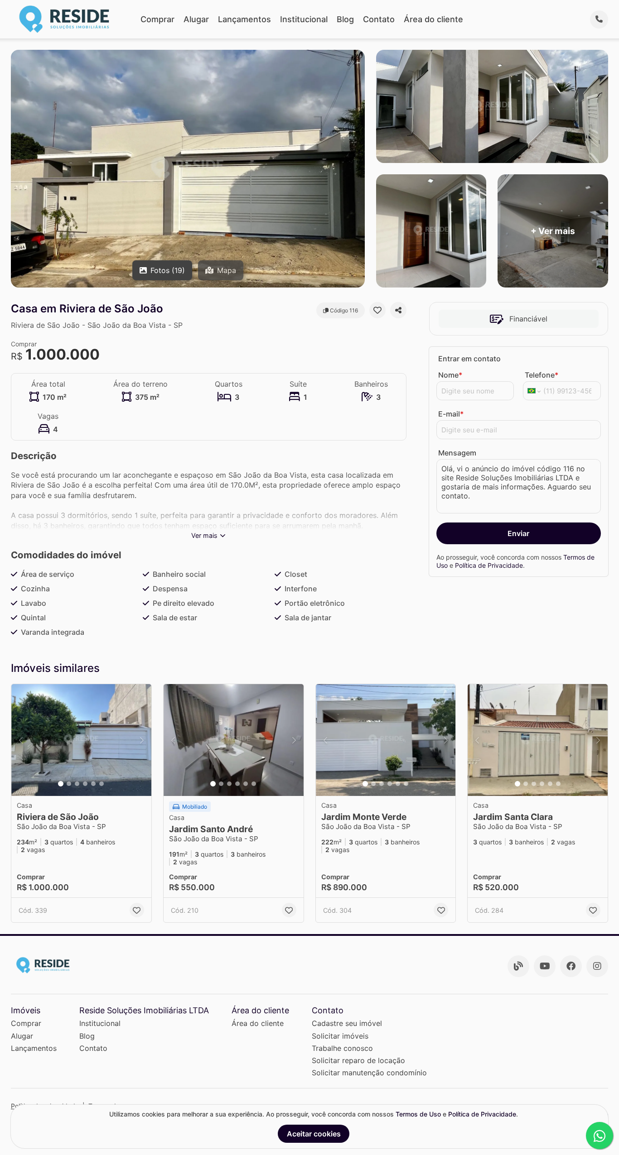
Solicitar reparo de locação (358, 1060)
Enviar (518, 533)
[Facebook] (571, 966)
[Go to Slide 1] (60, 783)
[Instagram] (597, 966)
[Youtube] (545, 966)
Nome (450, 374)
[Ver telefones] (599, 19)
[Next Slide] (141, 740)
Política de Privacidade (489, 565)
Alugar (196, 19)
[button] (81, 740)
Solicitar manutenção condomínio (369, 1072)
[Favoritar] (377, 310)
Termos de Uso (418, 1114)
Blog (345, 19)
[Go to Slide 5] (93, 783)
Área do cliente (433, 19)
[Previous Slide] (20, 740)
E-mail (451, 413)
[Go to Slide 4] (85, 783)
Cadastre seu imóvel (347, 1023)
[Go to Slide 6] (101, 783)
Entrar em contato (469, 358)
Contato (379, 19)
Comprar (157, 19)
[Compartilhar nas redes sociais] (398, 310)
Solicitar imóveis (340, 1035)
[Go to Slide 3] (77, 783)
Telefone (541, 374)
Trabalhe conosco (342, 1048)
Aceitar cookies (314, 1133)
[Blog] (518, 966)
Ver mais (204, 535)
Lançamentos (244, 19)
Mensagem (457, 452)
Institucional (304, 19)
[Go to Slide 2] (69, 783)
